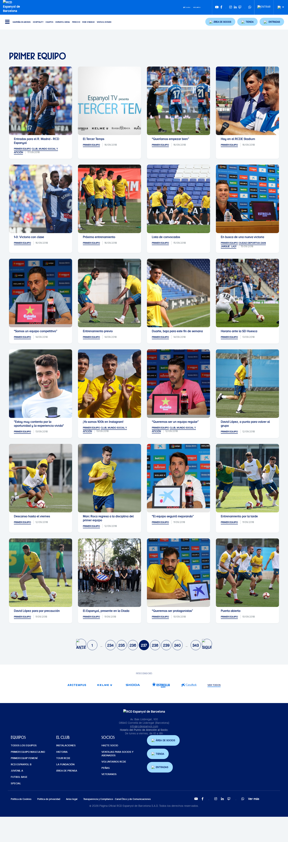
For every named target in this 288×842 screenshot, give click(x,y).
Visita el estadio (104, 22)
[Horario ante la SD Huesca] (247, 293)
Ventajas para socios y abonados (117, 753)
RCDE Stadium (88, 22)
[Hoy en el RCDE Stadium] (247, 101)
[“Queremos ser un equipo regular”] (178, 383)
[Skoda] (133, 685)
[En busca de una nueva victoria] (247, 199)
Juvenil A (17, 770)
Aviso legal (71, 799)
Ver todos (214, 685)
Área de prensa (66, 770)
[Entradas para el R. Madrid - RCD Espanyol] (40, 101)
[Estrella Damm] (161, 685)
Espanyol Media (62, 22)
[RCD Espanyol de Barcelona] (12, 6)
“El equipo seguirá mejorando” (173, 516)
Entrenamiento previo (98, 331)
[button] (220, 22)
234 (110, 645)
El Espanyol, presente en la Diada (106, 611)
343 (195, 645)
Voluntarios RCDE (113, 761)
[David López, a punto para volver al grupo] (247, 383)
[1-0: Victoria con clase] (40, 199)
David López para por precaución (37, 611)
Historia (62, 752)
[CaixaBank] (189, 685)
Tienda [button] (160, 753)
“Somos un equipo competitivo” (35, 331)
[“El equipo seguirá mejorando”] (178, 478)
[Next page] (207, 644)
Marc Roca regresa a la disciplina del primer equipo (108, 518)
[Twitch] (240, 7)
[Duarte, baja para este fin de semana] (178, 293)
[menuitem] (264, 5)
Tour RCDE (63, 758)
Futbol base (19, 777)
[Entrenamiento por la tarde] (247, 478)
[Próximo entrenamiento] (109, 199)
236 (133, 645)
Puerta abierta (230, 611)
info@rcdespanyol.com (144, 726)
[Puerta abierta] (247, 572)
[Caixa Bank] (187, 7)
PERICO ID (76, 22)
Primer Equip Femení (24, 758)
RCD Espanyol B (21, 764)
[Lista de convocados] (178, 199)
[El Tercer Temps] (109, 101)
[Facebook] (221, 7)
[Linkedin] (235, 7)
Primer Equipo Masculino (28, 752)
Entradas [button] (162, 767)
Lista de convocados (166, 237)
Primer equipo (22, 148)
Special (16, 783)
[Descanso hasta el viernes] (40, 478)
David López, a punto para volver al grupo (245, 423)
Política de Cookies (21, 799)
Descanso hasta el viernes (32, 516)
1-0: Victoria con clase (29, 237)
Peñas (105, 768)
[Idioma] (279, 7)
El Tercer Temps (93, 139)
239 (166, 645)
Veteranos (109, 774)
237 (144, 645)
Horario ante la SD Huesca (239, 331)
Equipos (49, 22)
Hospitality (38, 22)
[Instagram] (230, 7)
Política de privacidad (48, 799)
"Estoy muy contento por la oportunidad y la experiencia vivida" (39, 423)
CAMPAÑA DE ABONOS (22, 22)
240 (177, 645)
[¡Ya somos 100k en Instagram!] (109, 383)
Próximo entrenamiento (99, 237)
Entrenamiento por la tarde (239, 516)
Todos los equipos (24, 745)
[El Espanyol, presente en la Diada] (109, 572)
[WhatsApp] (249, 7)
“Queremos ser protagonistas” (172, 611)
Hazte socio (109, 745)
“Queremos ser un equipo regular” (175, 422)
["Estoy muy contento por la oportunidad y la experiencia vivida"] (40, 383)
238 (155, 645)
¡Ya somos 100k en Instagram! (103, 422)
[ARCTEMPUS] (76, 685)
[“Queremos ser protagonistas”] (178, 572)
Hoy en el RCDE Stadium (238, 139)
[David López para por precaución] (40, 572)
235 (121, 645)
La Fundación (65, 764)
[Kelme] (197, 7)
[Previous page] (81, 644)
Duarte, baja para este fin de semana (177, 331)
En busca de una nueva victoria (242, 237)
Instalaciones (66, 745)
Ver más (253, 799)
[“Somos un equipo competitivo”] (40, 293)
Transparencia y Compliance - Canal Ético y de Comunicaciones (117, 799)
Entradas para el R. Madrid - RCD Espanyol (36, 141)
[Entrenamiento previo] (109, 293)
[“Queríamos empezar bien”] (178, 101)
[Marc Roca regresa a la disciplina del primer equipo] (109, 478)
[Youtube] (217, 7)
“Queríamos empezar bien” (170, 139)
